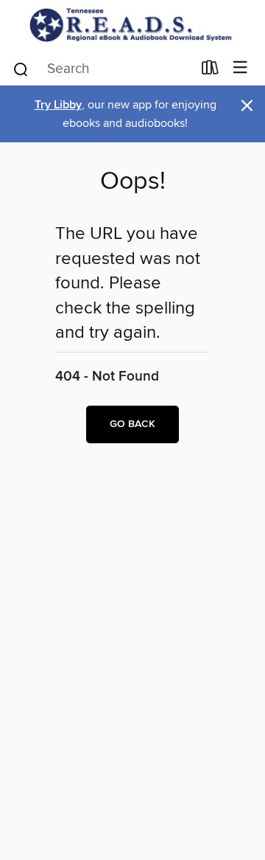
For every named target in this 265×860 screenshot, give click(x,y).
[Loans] (210, 70)
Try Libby (58, 105)
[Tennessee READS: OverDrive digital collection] (132, 25)
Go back (132, 424)
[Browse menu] (240, 68)
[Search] (21, 68)
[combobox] (102, 69)
